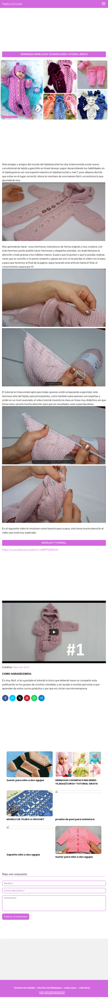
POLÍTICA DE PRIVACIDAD (49, 988)
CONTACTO (84, 988)
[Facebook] (5, 698)
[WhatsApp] (34, 698)
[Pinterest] (27, 698)
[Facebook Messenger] (12, 698)
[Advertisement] (54, 30)
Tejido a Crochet (12, 4)
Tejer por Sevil (21, 667)
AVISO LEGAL (70, 988)
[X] (20, 698)
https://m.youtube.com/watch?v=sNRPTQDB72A (30, 549)
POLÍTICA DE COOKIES (24, 988)
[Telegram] (41, 698)
